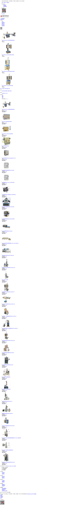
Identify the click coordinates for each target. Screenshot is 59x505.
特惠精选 (3, 22)
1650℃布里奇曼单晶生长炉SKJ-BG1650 (7, 364)
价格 (2, 97)
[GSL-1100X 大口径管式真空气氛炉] (6, 120)
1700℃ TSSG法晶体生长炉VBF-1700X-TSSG (8, 425)
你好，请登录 (4, 2)
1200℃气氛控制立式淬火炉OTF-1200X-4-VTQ (8, 340)
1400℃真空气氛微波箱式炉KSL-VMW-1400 (8, 206)
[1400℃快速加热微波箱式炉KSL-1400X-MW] (6, 169)
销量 (2, 96)
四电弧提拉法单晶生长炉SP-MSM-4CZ (7, 413)
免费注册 (7, 2)
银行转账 (3, 476)
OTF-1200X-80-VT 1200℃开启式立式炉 (7, 85)
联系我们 (3, 473)
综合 (2, 95)
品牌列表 (3, 25)
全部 (2, 93)
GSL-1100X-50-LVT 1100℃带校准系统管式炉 (8, 40)
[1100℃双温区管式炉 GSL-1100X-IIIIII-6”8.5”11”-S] (6, 157)
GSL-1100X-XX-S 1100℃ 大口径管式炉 (7, 133)
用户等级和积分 (4, 488)
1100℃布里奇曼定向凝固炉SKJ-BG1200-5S (8, 352)
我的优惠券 (5, 6)
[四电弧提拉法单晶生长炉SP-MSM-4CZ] (6, 412)
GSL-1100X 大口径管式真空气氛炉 (7, 121)
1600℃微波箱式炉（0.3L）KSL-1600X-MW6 (8, 182)
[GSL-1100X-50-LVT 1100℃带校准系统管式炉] (6, 108)
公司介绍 (3, 472)
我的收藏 (5, 5)
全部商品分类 (2, 19)
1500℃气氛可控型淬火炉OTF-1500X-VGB (8, 255)
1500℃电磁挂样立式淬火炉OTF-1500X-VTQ (8, 291)
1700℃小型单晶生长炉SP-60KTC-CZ (7, 401)
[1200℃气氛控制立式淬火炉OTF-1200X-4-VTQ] (6, 339)
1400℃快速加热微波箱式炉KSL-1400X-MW (8, 170)
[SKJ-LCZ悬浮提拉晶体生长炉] (6, 376)
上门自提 (3, 480)
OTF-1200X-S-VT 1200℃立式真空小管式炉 (8, 54)
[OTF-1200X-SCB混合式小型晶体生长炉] (6, 449)
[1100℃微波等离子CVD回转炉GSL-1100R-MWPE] (6, 193)
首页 (2, 21)
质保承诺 (3, 484)
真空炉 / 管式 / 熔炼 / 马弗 (6, 88)
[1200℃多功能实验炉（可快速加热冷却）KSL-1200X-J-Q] (6, 327)
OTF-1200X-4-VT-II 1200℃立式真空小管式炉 (8, 71)
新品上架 (3, 23)
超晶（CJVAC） (5, 93)
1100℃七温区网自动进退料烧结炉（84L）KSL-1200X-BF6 (10, 243)
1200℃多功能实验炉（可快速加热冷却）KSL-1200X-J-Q (10, 328)
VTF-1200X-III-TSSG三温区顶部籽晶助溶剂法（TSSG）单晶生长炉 (11, 437)
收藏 (6, 135)
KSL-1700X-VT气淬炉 (5, 279)
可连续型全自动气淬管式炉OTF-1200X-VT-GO (8, 267)
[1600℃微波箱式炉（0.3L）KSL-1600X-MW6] (6, 181)
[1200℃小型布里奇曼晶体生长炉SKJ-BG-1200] (6, 461)
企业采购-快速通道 (4, 490)
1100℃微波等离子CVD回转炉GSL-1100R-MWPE (9, 194)
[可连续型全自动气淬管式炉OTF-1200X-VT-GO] (6, 266)
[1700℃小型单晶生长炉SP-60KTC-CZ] (6, 400)
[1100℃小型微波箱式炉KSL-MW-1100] (6, 230)
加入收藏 (3, 13)
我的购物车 (3, 18)
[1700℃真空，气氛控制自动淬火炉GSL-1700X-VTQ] (6, 315)
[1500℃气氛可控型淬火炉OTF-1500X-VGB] (6, 254)
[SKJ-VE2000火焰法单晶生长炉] (6, 388)
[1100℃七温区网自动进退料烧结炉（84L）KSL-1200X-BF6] (6, 242)
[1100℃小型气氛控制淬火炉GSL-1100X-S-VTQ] (6, 303)
